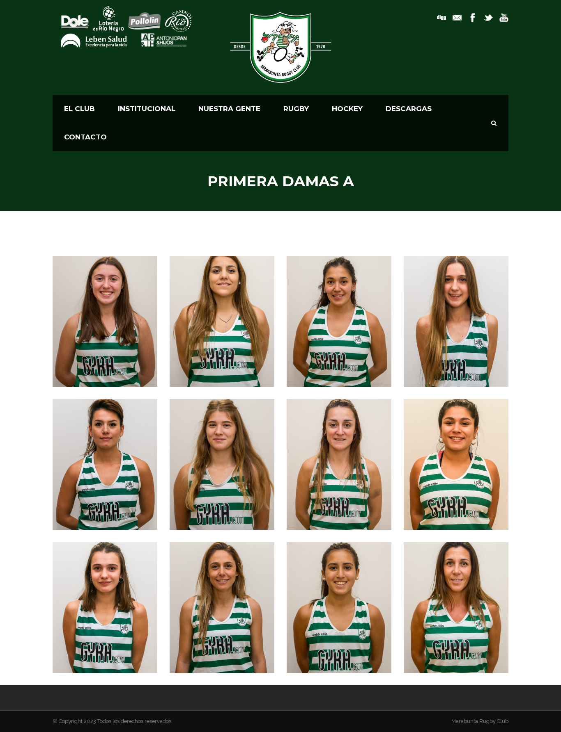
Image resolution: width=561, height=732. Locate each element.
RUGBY (296, 109)
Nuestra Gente (229, 109)
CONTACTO (85, 137)
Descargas (409, 109)
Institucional (146, 109)
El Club (79, 109)
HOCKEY (347, 109)
